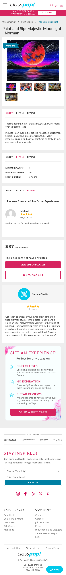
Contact (39, 515)
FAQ (37, 537)
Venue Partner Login (46, 533)
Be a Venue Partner (14, 518)
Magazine (9, 529)
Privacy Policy (52, 548)
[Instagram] (18, 494)
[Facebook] (25, 494)
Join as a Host (42, 522)
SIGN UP (33, 482)
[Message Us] (57, 4)
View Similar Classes (33, 264)
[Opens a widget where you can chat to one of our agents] (54, 569)
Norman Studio (40, 294)
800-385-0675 (43, 560)
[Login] (61, 4)
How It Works (11, 522)
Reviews (31, 113)
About (9, 113)
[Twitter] (40, 494)
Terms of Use (33, 548)
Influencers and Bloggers (48, 529)
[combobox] (33, 471)
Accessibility (13, 548)
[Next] (56, 60)
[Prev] (9, 60)
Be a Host (9, 515)
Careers (39, 518)
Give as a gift (34, 275)
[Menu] (5, 5)
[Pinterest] (48, 494)
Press (38, 526)
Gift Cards (9, 526)
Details (20, 113)
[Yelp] (33, 494)
